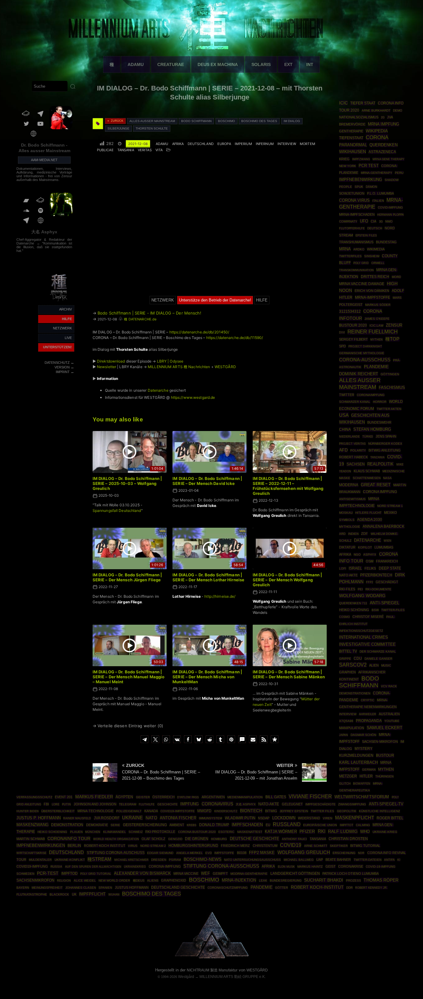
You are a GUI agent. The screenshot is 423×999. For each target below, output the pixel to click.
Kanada (151, 811)
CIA (373, 221)
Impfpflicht (92, 894)
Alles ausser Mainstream (152, 121)
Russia (56, 866)
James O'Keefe (377, 318)
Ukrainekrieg (135, 866)
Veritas (145, 150)
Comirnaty (348, 221)
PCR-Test (48, 873)
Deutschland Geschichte (178, 887)
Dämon (371, 186)
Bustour (385, 755)
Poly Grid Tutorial (95, 873)
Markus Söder (377, 304)
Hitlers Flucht (368, 512)
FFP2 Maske (262, 853)
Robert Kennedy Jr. (371, 887)
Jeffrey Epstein (294, 811)
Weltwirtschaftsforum (361, 797)
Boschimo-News (202, 859)
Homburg (219, 839)
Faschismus (392, 387)
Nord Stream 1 (390, 506)
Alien (374, 665)
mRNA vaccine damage (361, 284)
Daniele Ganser (378, 658)
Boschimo (226, 121)
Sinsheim (371, 256)
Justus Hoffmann (132, 887)
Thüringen (384, 776)
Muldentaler (40, 859)
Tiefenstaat (351, 138)
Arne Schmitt (315, 845)
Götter (281, 887)
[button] (144, 739)
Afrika (178, 144)
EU (268, 825)
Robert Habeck (353, 457)
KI (398, 859)
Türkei (367, 436)
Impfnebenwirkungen (40, 845)
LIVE (68, 338)
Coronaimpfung (371, 395)
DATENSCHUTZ (57, 362)
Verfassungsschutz (34, 797)
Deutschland (201, 144)
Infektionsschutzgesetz (361, 630)
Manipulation (351, 728)
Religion (64, 880)
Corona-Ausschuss (364, 359)
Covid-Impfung (390, 207)
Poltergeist (351, 304)
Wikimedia (376, 249)
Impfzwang (361, 159)
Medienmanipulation (245, 797)
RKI (321, 831)
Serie (115, 825)
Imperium (243, 144)
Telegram (127, 804)
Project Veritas (352, 443)
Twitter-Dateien (368, 859)
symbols (347, 520)
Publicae (105, 150)
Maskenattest (249, 832)
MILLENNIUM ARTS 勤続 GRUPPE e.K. (232, 977)
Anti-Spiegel (384, 603)
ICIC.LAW (376, 325)
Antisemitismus (352, 499)
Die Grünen (196, 839)
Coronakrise (350, 866)
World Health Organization (116, 839)
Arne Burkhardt (376, 110)
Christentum (265, 845)
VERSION (62, 367)
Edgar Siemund (160, 853)
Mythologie (349, 526)
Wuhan (114, 894)
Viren (327, 818)
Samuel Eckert (385, 727)
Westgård (186, 977)
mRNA (345, 249)
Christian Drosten (348, 839)
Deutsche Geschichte (254, 838)
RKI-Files (347, 589)
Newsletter (106, 366)
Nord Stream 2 (153, 845)
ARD (342, 533)
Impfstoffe (224, 853)
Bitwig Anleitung (384, 450)
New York (347, 166)
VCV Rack (389, 686)
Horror (379, 401)
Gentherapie (351, 131)
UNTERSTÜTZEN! (57, 347)
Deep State (390, 568)
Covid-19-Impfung (380, 866)
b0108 (241, 853)
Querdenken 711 (353, 603)
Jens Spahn (386, 436)
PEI (360, 589)
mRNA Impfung (383, 124)
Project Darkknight (365, 346)
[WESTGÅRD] (211, 957)
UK (74, 894)
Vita (159, 150)
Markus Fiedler (94, 796)
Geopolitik (346, 811)
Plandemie (376, 366)
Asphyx (369, 554)
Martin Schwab (30, 839)
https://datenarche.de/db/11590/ (234, 337)
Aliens (153, 880)
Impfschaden (247, 824)
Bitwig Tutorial (365, 845)
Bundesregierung (286, 880)
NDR (361, 853)
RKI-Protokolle (160, 832)
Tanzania (377, 457)
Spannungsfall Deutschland (117, 510)
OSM (369, 561)
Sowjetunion (351, 193)
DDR (349, 887)
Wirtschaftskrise (31, 853)
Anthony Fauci (294, 839)
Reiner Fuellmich (372, 332)
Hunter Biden (27, 811)
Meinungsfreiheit (47, 887)
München (92, 832)
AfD (343, 450)
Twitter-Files (393, 610)
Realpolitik (380, 464)
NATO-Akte (268, 804)
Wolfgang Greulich (303, 852)
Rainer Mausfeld (77, 818)
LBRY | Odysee (170, 361)
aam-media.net (44, 160)
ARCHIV (65, 309)
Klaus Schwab (367, 471)
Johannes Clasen (80, 887)
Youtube (391, 721)
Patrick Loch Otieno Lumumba (350, 873)
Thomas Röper (381, 880)
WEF (205, 873)
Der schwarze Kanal (378, 651)
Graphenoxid (173, 880)
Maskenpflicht (354, 817)
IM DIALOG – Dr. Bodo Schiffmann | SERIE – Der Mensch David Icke (207, 481)
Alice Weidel (85, 880)
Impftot (346, 825)
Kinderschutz (226, 811)
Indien (353, 533)
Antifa (389, 859)
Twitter (346, 395)
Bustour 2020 (353, 325)
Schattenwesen (367, 478)
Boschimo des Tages (259, 121)
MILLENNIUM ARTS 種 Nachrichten (179, 366)
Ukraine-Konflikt (70, 859)
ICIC (343, 102)
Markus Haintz (310, 866)
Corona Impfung (380, 492)
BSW (375, 610)
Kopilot (365, 547)
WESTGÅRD (225, 366)
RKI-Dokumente (378, 589)
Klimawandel (114, 832)
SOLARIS (261, 64)
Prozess (353, 880)
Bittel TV (348, 651)
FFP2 (369, 582)
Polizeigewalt (129, 811)
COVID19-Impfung (32, 866)
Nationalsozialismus (358, 117)
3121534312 (350, 311)
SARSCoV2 (353, 664)
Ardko (358, 249)
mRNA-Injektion (239, 880)
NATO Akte (348, 575)
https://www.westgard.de (193, 397)
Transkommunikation (356, 270)
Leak (263, 880)
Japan (343, 735)
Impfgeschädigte (320, 804)
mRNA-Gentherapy (376, 172)
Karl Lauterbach (358, 762)
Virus (132, 845)
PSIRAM (175, 859)
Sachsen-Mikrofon (380, 741)
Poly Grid (361, 263)
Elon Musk (286, 866)
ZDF (364, 533)
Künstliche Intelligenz (379, 811)
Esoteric (226, 832)
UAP (319, 859)
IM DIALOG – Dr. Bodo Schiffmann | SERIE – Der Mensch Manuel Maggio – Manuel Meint (129, 676)
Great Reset (376, 484)
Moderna (348, 485)
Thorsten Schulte (152, 128)
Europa (224, 144)
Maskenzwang (32, 824)
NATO (151, 817)
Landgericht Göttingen (295, 873)
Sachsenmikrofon (35, 880)
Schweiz (136, 832)
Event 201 (63, 797)
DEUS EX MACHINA (218, 64)
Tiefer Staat (362, 103)
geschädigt (387, 582)
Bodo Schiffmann (196, 121)
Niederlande (349, 436)
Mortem (307, 144)
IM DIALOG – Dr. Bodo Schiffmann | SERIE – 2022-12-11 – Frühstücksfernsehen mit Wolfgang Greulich (288, 486)
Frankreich (387, 561)
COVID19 (290, 845)
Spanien (105, 887)
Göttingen (390, 374)
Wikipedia (377, 130)
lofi (342, 568)
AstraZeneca (382, 152)
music (386, 665)
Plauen (76, 832)
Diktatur (347, 547)
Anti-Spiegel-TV (386, 804)
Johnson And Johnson (95, 804)
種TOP (392, 339)
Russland (287, 824)
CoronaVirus (217, 803)
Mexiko (390, 512)
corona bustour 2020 (197, 832)
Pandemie (262, 887)
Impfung (189, 804)
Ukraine (132, 817)
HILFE (67, 319)
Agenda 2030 (369, 519)
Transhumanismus (356, 242)
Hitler (366, 776)
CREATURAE (170, 64)
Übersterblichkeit (58, 811)
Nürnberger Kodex (385, 443)
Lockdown (283, 818)
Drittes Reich (375, 277)
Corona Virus (354, 200)
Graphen (347, 672)
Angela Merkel (189, 853)
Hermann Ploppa (390, 214)
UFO (364, 221)
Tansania (125, 150)
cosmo (344, 616)
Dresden (158, 859)
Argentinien (213, 797)
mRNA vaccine (185, 873)
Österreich (163, 797)
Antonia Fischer (178, 818)
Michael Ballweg (299, 859)
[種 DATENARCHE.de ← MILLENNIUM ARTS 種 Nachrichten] (59, 301)
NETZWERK (62, 328)
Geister (143, 797)
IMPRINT (63, 372)
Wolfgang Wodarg (362, 595)
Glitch (345, 783)
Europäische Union (320, 825)
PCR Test (369, 165)
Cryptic (367, 700)
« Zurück (115, 120)
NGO (357, 554)
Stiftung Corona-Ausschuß (221, 866)
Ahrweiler (367, 714)
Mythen (376, 339)
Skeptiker (339, 845)
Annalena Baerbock (383, 526)
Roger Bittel (390, 818)
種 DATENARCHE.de (140, 319)
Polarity (358, 450)
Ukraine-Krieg (385, 832)
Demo (397, 110)
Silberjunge (118, 128)
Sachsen (356, 464)
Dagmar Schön (363, 735)
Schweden (25, 873)
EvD (208, 853)
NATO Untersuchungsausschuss (252, 859)
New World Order (114, 880)
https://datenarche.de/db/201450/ (199, 332)
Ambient (176, 825)
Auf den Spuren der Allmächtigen (93, 866)
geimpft (220, 873)
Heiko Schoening (52, 832)
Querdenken (383, 145)
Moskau (346, 512)
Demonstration (67, 825)
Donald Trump (214, 825)
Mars (397, 297)
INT (309, 64)
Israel (355, 568)
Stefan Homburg (372, 429)
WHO (365, 831)
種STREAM (99, 859)
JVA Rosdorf (107, 818)
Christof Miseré (368, 616)
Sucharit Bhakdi (323, 880)
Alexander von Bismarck (142, 873)
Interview (286, 144)
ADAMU (136, 64)
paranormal (353, 145)
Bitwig (271, 811)
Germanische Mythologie (361, 353)
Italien (378, 200)
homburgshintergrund (193, 845)
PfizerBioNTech (376, 575)
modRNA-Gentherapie (249, 873)
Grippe (345, 658)
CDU (358, 658)
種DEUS (139, 880)
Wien (387, 540)
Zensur (394, 325)
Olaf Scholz (153, 839)
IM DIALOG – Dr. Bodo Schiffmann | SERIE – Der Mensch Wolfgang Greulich (287, 580)
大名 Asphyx (44, 231)
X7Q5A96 (346, 721)
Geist (330, 866)
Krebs (191, 825)
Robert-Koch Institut (104, 845)
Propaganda (369, 721)
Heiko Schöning (354, 610)
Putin (66, 804)
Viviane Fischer (310, 796)
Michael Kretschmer (131, 859)
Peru (399, 172)
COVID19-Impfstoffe (177, 811)
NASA (387, 478)
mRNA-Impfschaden (357, 214)
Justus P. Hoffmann (38, 818)
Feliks (370, 568)
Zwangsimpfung (352, 804)
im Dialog (292, 121)
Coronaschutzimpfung (227, 887)
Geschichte (167, 804)
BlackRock (59, 894)
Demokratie (97, 825)
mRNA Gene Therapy (388, 159)
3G (381, 221)
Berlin (74, 845)
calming (363, 825)
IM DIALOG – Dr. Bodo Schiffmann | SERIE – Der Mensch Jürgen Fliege (127, 577)
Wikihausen (352, 151)
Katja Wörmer (281, 832)
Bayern (22, 887)
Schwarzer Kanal (354, 401)
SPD (342, 346)
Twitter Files (322, 811)
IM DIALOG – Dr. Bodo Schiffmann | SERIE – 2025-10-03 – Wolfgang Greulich (127, 483)
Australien (389, 714)
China (345, 429)
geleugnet (292, 804)
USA (344, 415)
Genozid (175, 839)
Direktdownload (111, 361)
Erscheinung (344, 853)
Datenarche (158, 390)
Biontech (251, 810)
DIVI (342, 332)
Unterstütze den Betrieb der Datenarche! (215, 300)
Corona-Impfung (165, 866)
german (369, 769)
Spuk (359, 186)
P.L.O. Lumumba (380, 193)
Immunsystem (210, 818)
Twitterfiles (350, 256)
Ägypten (124, 797)
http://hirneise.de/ (219, 596)
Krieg (344, 159)
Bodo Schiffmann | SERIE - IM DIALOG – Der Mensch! (149, 312)
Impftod (69, 873)
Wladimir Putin (240, 818)
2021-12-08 (138, 144)
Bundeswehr (379, 422)
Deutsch (374, 228)
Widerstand (309, 818)
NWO (389, 221)
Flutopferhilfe (352, 228)
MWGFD (204, 811)
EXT (288, 64)
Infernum (265, 144)
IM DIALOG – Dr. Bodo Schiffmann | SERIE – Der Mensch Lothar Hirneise (208, 577)
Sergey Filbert (353, 339)
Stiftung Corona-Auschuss (116, 853)
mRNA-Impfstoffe (372, 297)
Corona (377, 137)
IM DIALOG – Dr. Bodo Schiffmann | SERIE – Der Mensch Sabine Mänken (289, 674)
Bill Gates (275, 797)
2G (383, 117)
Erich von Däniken (372, 291)
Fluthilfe (147, 804)
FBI (46, 804)
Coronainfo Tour (68, 838)
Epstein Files (366, 235)
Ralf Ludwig (343, 831)
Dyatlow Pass (188, 797)
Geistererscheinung (145, 825)
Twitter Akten (389, 409)
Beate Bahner (338, 859)
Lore (55, 804)
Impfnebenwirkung (360, 179)
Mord (396, 277)
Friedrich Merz (235, 845)
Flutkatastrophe (31, 894)
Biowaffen (361, 783)
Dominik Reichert (358, 374)
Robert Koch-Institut (317, 887)
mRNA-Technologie (95, 811)
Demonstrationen (354, 693)
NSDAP (263, 818)
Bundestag (386, 242)
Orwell (378, 263)
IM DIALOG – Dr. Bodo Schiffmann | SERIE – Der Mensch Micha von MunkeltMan (207, 676)
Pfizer (307, 831)
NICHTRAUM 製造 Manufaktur (212, 970)
